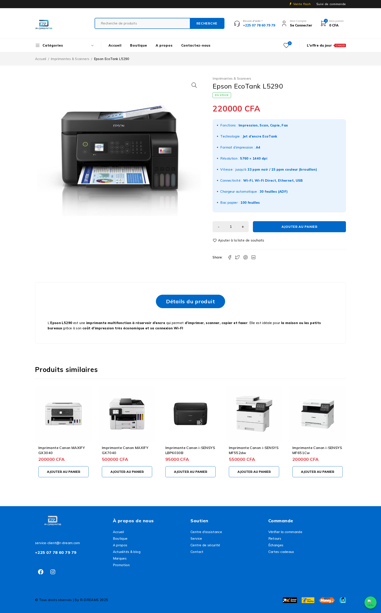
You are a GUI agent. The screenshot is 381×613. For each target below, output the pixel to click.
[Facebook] (40, 571)
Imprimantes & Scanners (70, 59)
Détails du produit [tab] (190, 301)
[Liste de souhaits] (239, 240)
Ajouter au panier (300, 227)
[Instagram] (52, 571)
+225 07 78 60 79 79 (56, 552)
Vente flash (302, 4)
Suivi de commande (331, 4)
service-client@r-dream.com (57, 543)
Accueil (40, 59)
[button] (194, 85)
